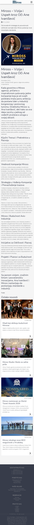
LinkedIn (17, 506)
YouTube (17, 511)
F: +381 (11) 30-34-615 (17, 474)
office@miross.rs (17, 470)
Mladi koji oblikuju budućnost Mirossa (15, 324)
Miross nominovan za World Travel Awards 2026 (14, 402)
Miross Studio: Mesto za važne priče (15, 363)
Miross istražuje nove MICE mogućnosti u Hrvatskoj (14, 441)
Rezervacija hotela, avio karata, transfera (17, 490)
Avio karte (17, 497)
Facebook (17, 510)
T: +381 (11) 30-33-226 (17, 472)
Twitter (17, 507)
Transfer (17, 500)
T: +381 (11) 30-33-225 (17, 471)
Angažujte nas (17, 491)
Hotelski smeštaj (17, 499)
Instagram (17, 509)
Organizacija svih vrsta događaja (17, 488)
